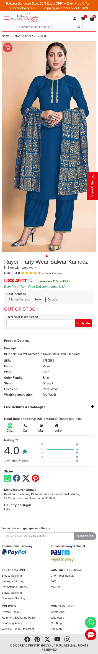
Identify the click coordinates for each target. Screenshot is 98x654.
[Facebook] (16, 478)
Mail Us (55, 587)
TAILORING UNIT (14, 570)
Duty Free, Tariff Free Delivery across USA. (35, 286)
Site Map (56, 629)
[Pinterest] (35, 478)
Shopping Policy (12, 623)
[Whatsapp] (7, 478)
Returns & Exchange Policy (19, 617)
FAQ (53, 581)
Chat (10, 430)
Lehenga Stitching (13, 581)
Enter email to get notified (22, 317)
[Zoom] (49, 146)
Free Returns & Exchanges (25, 407)
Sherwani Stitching (13, 598)
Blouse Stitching (12, 575)
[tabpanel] (49, 146)
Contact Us (57, 612)
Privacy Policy (10, 612)
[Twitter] (26, 478)
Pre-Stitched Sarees (14, 587)
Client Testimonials (62, 575)
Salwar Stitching (12, 592)
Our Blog (56, 623)
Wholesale (57, 617)
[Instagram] (67, 639)
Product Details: (16, 340)
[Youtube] (57, 639)
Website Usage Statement (18, 629)
